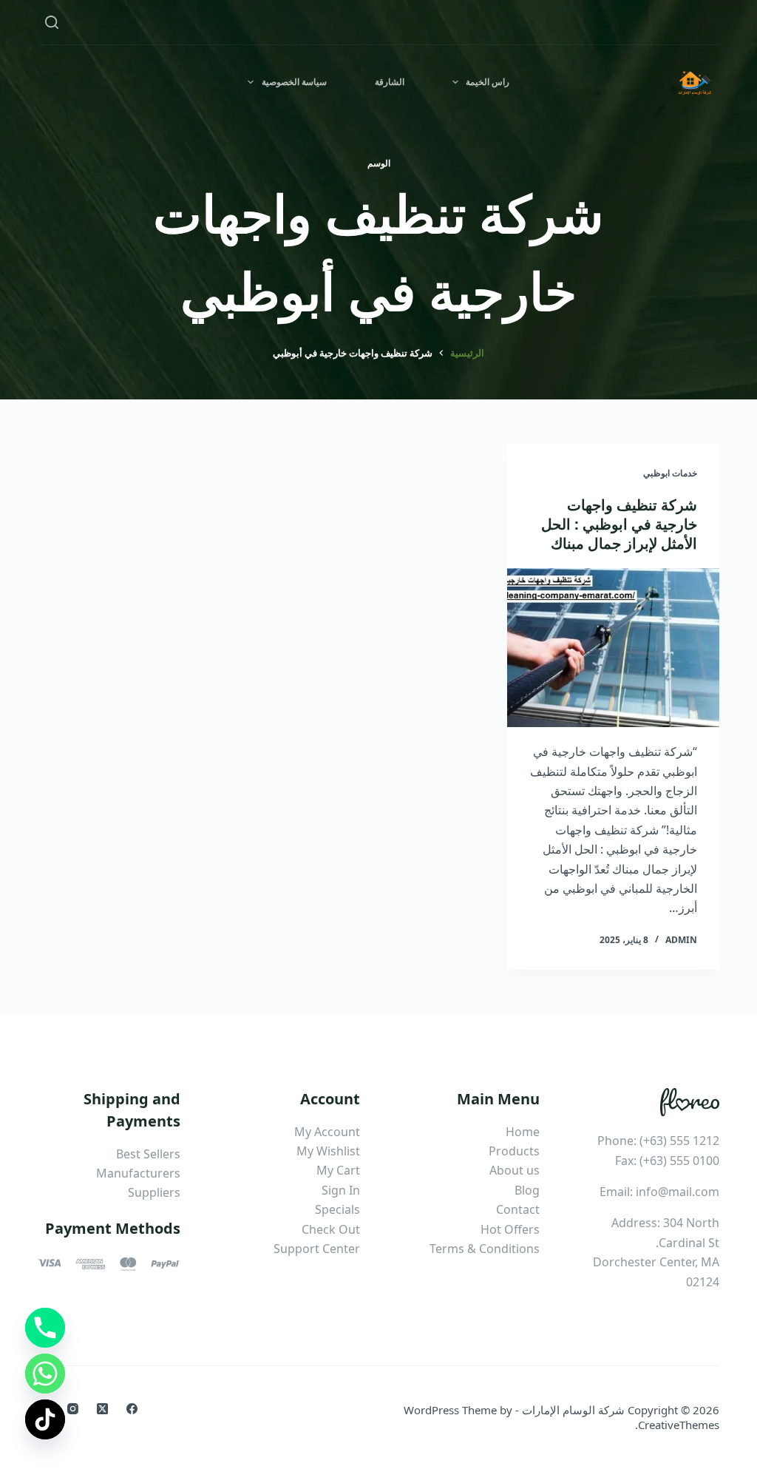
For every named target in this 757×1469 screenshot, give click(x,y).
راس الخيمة (487, 81)
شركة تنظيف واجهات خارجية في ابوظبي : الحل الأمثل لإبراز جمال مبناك (619, 524)
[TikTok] (45, 1419)
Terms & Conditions (485, 1248)
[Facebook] (132, 1408)
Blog (527, 1190)
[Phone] (45, 1328)
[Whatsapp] (45, 1374)
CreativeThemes (678, 1424)
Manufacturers (138, 1173)
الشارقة (389, 81)
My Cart (338, 1170)
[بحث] (51, 22)
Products (514, 1151)
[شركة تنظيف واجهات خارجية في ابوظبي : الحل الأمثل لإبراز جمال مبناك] (613, 647)
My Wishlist (328, 1151)
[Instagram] (72, 1408)
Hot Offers (510, 1229)
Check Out (331, 1229)
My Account (327, 1132)
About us (514, 1170)
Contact (518, 1209)
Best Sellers (148, 1154)
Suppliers (154, 1192)
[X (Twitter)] (102, 1408)
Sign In (341, 1190)
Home (523, 1132)
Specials (337, 1209)
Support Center (317, 1248)
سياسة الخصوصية (294, 81)
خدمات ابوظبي (670, 473)
